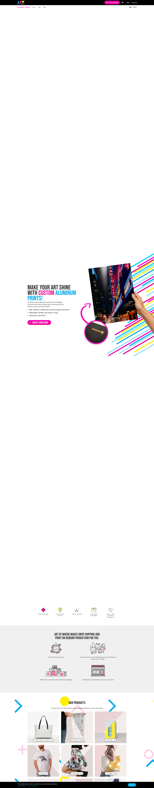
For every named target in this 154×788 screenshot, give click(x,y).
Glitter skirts (76, 773)
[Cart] (122, 2)
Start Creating (113, 2)
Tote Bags (109, 773)
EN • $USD (134, 7)
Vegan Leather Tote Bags (42, 740)
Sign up (134, 2)
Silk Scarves (76, 740)
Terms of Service (32, 786)
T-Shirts (42, 773)
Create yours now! (38, 322)
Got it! (132, 785)
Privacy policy (22, 786)
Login (127, 2)
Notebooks (109, 740)
